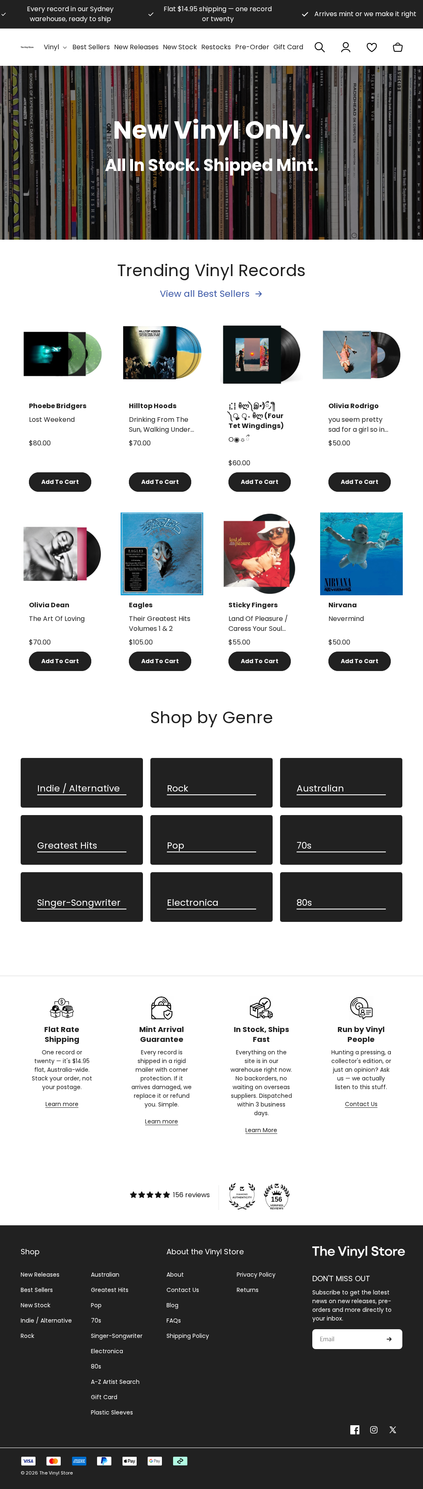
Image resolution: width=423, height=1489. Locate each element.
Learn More (261, 1130)
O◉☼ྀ (238, 439)
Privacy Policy (256, 1274)
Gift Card (104, 1397)
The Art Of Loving (57, 618)
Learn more (61, 1104)
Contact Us (361, 1104)
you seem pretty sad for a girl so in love (356, 425)
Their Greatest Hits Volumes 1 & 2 (159, 623)
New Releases (40, 1274)
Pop (175, 846)
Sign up (389, 1339)
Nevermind (346, 618)
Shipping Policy (187, 1336)
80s (304, 903)
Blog (172, 1305)
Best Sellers (37, 1290)
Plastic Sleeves (112, 1412)
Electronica (193, 903)
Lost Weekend (52, 419)
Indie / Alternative (78, 789)
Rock (177, 789)
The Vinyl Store (56, 1473)
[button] (56, 47)
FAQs (173, 1320)
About (175, 1274)
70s (304, 846)
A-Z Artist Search (115, 1382)
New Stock (35, 1305)
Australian (320, 789)
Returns (248, 1290)
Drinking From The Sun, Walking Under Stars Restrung (159, 425)
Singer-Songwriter (79, 903)
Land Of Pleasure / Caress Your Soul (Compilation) (258, 624)
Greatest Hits (67, 846)
